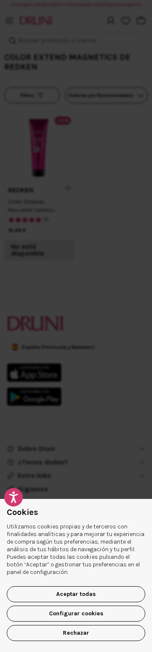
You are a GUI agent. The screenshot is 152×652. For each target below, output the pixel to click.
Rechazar (76, 632)
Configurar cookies (76, 613)
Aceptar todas (76, 594)
